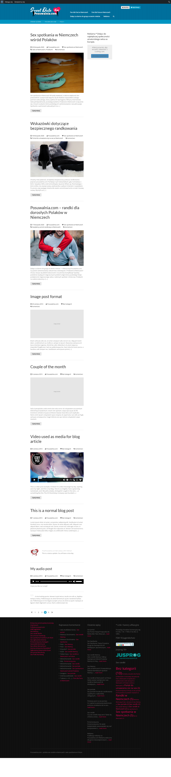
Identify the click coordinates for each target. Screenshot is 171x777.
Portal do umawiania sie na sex (128, 686)
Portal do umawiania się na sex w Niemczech (47, 138)
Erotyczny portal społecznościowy (42, 623)
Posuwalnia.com (50, 22)
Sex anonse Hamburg (37, 636)
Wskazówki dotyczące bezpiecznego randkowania (53, 126)
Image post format (46, 296)
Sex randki (76, 659)
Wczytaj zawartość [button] (100, 56)
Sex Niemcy (34, 631)
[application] (57, 581)
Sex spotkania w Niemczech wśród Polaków (54, 37)
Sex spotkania (132, 709)
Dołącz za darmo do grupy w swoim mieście (85, 16)
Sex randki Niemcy (71, 651)
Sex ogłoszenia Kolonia (38, 640)
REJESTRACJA (135, 7)
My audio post (41, 569)
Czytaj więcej (36, 110)
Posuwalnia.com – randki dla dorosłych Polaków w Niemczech (54, 212)
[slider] (79, 581)
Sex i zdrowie (128, 702)
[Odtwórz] (33, 581)
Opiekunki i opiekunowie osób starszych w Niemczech (125, 681)
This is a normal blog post (52, 510)
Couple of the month (48, 366)
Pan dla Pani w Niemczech (79, 12)
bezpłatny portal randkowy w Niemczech (46, 227)
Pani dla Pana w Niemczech (101, 12)
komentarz (61, 50)
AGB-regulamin (35, 629)
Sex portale (72, 649)
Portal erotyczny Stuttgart (39, 642)
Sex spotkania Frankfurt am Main (41, 638)
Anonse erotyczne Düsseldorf (40, 648)
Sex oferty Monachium (38, 646)
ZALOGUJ (125, 7)
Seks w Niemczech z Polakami (42, 50)
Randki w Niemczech (124, 697)
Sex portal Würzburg (37, 652)
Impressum (34, 625)
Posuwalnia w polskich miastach (128, 693)
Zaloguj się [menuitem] (9, 2)
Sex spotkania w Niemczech (73, 47)
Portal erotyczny (70, 661)
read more (102, 661)
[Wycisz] (74, 581)
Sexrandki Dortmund (37, 644)
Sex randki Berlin (36, 633)
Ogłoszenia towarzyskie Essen (40, 650)
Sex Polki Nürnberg (37, 654)
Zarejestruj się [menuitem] (19, 2)
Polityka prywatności (37, 627)
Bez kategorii (67, 304)
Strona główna (35, 22)
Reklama (106, 16)
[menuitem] (2, 2)
